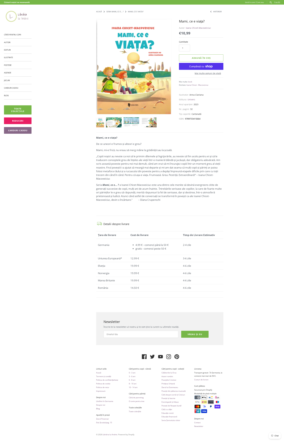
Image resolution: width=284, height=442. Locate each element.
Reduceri (18, 120)
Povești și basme (168, 398)
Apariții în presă (103, 415)
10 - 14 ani (133, 387)
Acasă (98, 372)
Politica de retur (102, 387)
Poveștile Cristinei (169, 380)
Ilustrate (8, 57)
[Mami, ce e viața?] (133, 66)
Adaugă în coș (201, 58)
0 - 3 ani (132, 372)
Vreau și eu (195, 334)
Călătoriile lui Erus (169, 372)
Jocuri (7, 80)
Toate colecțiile (17, 110)
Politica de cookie (103, 383)
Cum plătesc (199, 386)
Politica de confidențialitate (107, 380)
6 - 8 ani (132, 380)
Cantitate (183, 41)
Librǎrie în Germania (104, 401)
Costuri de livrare (201, 379)
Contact (197, 422)
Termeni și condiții (103, 376)
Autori (7, 42)
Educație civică (168, 413)
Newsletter (198, 426)
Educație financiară (169, 416)
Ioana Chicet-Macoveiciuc (198, 27)
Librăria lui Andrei (110, 434)
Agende (7, 72)
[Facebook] (144, 357)
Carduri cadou (11, 88)
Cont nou (260, 2)
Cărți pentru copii (12, 34)
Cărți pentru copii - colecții (173, 369)
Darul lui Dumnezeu (170, 387)
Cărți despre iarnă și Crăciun (173, 394)
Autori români (167, 376)
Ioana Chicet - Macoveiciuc (197, 85)
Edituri (7, 50)
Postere (8, 65)
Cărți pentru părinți (137, 393)
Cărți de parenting (136, 397)
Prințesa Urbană (168, 383)
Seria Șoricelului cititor (171, 420)
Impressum (100, 391)
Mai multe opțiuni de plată (208, 73)
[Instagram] (168, 357)
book (190, 81)
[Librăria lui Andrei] (18, 16)
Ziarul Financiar (102, 419)
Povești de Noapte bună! (171, 405)
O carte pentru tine (136, 401)
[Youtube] (160, 357)
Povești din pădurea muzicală (174, 391)
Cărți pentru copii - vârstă (140, 369)
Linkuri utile (101, 369)
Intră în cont (250, 2)
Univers (191, 99)
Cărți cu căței (167, 409)
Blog (6, 95)
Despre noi (101, 397)
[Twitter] (152, 357)
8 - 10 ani (132, 383)
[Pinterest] (176, 357)
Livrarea (197, 369)
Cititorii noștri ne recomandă (17, 2)
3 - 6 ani (132, 376)
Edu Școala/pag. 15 (104, 422)
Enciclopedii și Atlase (170, 402)
